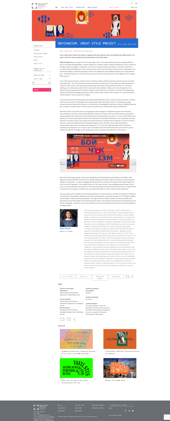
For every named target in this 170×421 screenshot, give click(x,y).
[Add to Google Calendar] (69, 319)
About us (60, 405)
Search (36, 90)
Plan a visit (38, 63)
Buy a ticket (114, 7)
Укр (136, 3)
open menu (56, 7)
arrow (132, 405)
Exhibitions (80, 7)
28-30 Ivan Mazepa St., (40, 411)
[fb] (125, 410)
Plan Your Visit (67, 7)
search (132, 3)
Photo (35, 60)
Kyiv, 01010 (37, 413)
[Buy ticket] (62, 319)
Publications (38, 57)
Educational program (40, 53)
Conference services (98, 408)
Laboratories (61, 411)
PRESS (110, 408)
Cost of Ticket (67, 276)
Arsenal (40, 6)
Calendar (36, 50)
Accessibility (62, 408)
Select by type (39, 75)
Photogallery (116, 276)
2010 (33, 82)
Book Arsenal (92, 7)
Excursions (83, 276)
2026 (49, 82)
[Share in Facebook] (74, 319)
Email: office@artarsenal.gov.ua (42, 415)
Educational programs (98, 405)
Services (134, 7)
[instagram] (129, 410)
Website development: (113, 415)
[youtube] (132, 410)
